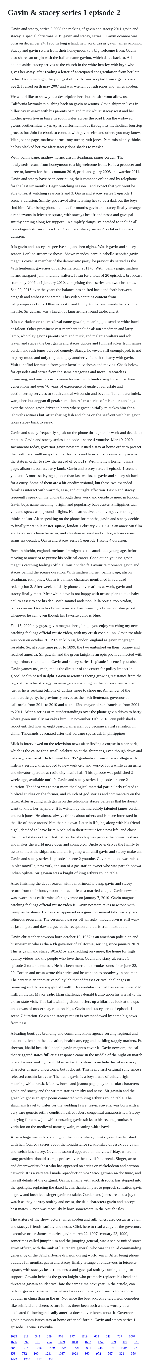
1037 (61, 1353)
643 (108, 1336)
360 (87, 1353)
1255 (27, 1359)
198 (111, 1347)
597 (26, 1342)
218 (26, 1336)
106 (37, 1342)
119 (125, 1342)
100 (36, 1353)
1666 (14, 1342)
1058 (75, 1342)
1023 (14, 1336)
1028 (75, 1353)
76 (135, 1347)
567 (110, 1353)
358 (13, 1353)
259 (49, 1336)
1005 (124, 1347)
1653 (88, 1342)
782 (24, 1353)
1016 (38, 1347)
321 (121, 1353)
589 (113, 1342)
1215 (25, 1347)
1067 (132, 1336)
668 (96, 1336)
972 (98, 1353)
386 (13, 1347)
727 (119, 1336)
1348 (101, 1342)
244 (100, 1347)
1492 (14, 1359)
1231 (48, 1353)
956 (133, 1353)
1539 (51, 1347)
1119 (84, 1336)
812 (39, 1359)
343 (37, 1336)
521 (136, 1342)
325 (64, 1347)
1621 (76, 1347)
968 (60, 1336)
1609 (61, 1342)
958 (50, 1359)
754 (49, 1342)
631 (88, 1347)
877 (72, 1336)
